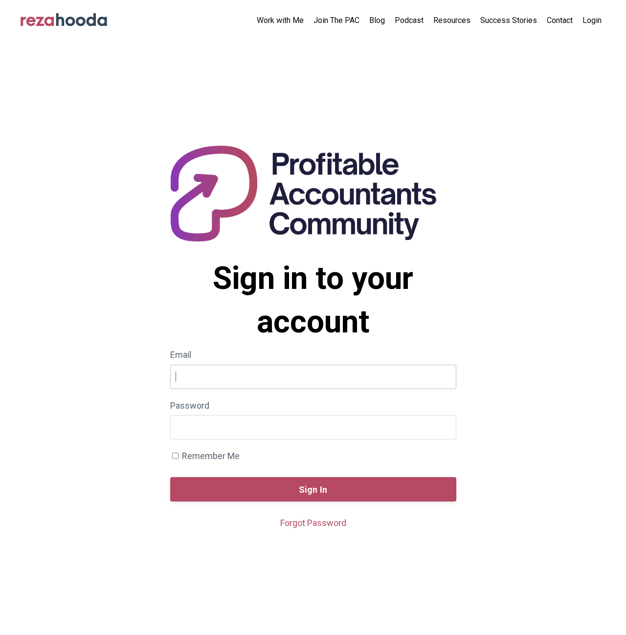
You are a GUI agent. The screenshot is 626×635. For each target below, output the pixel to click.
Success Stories (508, 20)
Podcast (409, 20)
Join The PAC (336, 20)
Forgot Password (313, 523)
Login (592, 20)
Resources (451, 20)
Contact (560, 20)
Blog (377, 20)
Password (189, 405)
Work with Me (280, 20)
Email (180, 355)
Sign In (313, 489)
